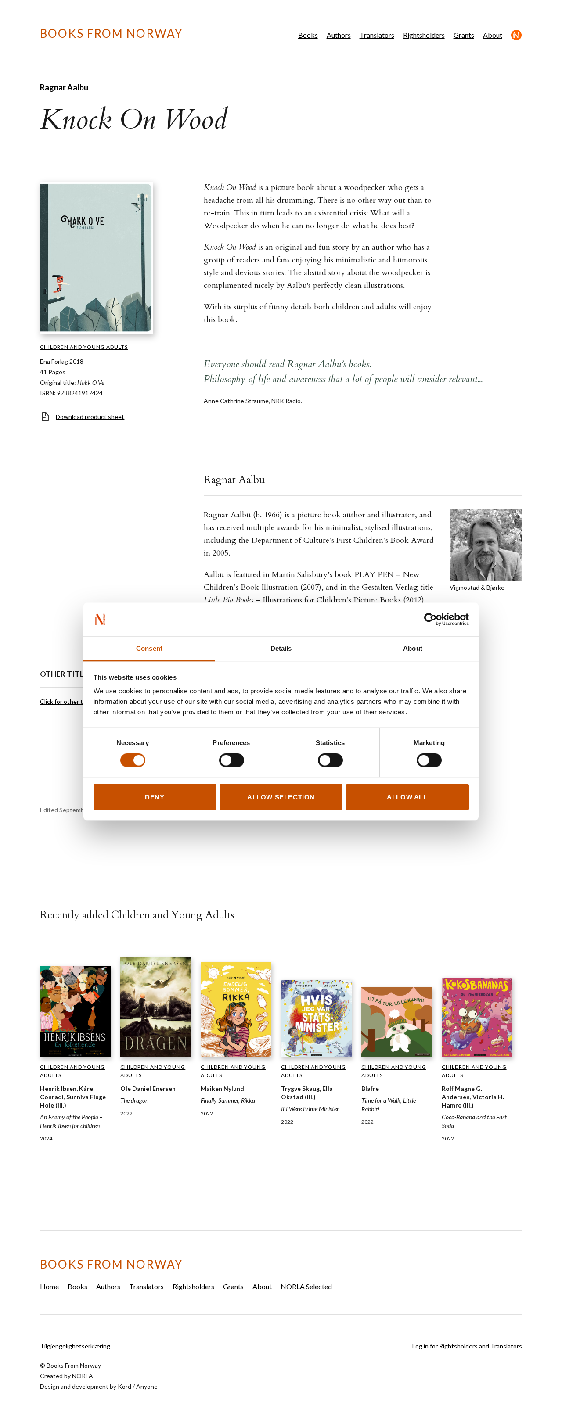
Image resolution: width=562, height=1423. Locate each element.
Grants (464, 35)
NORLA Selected (516, 35)
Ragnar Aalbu (64, 87)
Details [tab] (281, 648)
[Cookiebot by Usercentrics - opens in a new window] (430, 619)
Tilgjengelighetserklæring (75, 1346)
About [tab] (412, 648)
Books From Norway (111, 33)
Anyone (147, 1386)
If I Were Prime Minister (310, 1108)
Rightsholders (424, 35)
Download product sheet (90, 416)
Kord (124, 1386)
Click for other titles (67, 701)
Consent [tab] (149, 648)
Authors (339, 35)
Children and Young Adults (84, 347)
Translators (377, 35)
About (492, 35)
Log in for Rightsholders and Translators (467, 1346)
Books (308, 35)
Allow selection (281, 797)
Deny (154, 797)
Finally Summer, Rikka (228, 1100)
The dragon (134, 1100)
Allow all (407, 797)
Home (49, 1286)
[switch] (231, 760)
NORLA (82, 1376)
